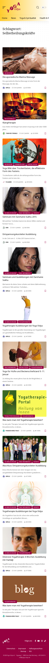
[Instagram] (41, 641)
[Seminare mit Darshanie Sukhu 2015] (24, 200)
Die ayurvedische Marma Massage (19, 77)
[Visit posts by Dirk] (4, 227)
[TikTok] (45, 641)
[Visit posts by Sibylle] (4, 88)
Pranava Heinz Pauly (12, 431)
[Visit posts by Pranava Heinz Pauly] (4, 431)
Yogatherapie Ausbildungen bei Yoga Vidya (23, 325)
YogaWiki (9, 182)
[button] (5, 7)
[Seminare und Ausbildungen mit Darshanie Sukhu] (24, 260)
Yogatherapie (24, 322)
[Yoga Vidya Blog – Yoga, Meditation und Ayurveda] (6, 640)
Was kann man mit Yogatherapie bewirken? (23, 419)
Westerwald (10, 119)
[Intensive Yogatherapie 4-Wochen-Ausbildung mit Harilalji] (24, 540)
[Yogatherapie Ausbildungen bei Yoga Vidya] (24, 309)
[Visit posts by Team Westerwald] (4, 133)
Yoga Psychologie (12, 416)
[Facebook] (35, 641)
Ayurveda (8, 73)
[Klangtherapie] (24, 106)
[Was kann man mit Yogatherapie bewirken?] (24, 403)
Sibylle (8, 88)
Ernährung (20, 164)
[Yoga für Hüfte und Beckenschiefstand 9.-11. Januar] (24, 355)
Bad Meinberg (24, 213)
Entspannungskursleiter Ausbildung (19, 234)
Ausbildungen (10, 213)
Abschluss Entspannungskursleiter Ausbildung (24, 465)
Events (36, 213)
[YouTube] (38, 641)
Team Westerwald (11, 133)
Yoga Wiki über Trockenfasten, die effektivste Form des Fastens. (24, 170)
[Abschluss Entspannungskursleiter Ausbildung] (24, 449)
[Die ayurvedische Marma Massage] (24, 60)
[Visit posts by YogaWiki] (4, 182)
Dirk (7, 228)
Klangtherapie (9, 122)
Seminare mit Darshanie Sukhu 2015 (20, 216)
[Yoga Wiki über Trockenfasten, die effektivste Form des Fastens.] (24, 152)
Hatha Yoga (32, 164)
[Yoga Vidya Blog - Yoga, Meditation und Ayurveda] (13, 7)
